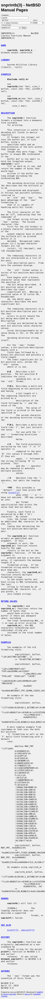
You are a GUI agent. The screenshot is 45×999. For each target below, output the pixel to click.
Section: (6, 20)
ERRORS (4, 898)
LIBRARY (5, 60)
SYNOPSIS (6, 74)
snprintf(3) (28, 930)
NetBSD (40, 992)
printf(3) (14, 492)
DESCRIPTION (8, 113)
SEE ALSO (6, 925)
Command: (5, 15)
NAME (3, 45)
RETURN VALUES (9, 601)
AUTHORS (5, 971)
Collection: (6, 25)
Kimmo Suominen (9, 994)
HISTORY (5, 937)
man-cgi (27, 994)
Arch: (36, 20)
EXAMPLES (6, 642)
